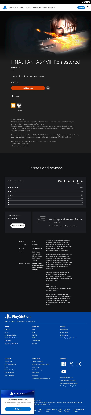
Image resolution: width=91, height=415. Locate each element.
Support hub (8, 361)
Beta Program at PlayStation (68, 386)
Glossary (35, 375)
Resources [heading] (36, 358)
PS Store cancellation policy (40, 364)
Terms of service (37, 361)
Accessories (36, 7)
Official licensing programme (41, 378)
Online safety (64, 335)
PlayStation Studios (10, 335)
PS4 (33, 332)
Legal (34, 410)
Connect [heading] (63, 358)
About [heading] (7, 327)
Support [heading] (8, 358)
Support (50, 7)
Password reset (9, 372)
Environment (64, 329)
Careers (7, 332)
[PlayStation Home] (5, 8)
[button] (18, 225)
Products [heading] (35, 327)
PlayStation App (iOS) (66, 377)
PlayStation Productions (12, 338)
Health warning (37, 370)
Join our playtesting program (68, 383)
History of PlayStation (11, 343)
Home (6, 321)
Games (21, 7)
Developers (35, 372)
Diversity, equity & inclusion (68, 338)
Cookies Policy (67, 410)
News (44, 7)
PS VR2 (34, 335)
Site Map (60, 410)
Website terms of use (51, 410)
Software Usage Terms (79, 410)
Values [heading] (62, 327)
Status (7, 367)
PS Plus (28, 7)
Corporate (8, 341)
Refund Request (9, 375)
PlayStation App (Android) (68, 380)
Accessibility (64, 332)
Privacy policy (40, 410)
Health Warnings (51, 286)
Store (10, 7)
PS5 (16, 7)
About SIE (7, 329)
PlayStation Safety (10, 364)
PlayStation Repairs (10, 370)
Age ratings (35, 367)
